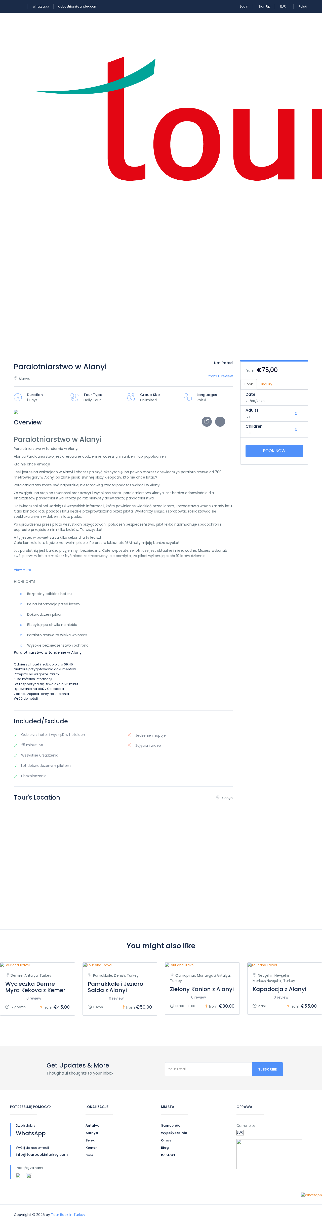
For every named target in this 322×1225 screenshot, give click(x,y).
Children (254, 426)
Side (89, 1155)
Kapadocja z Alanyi (279, 989)
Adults (252, 410)
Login (244, 6)
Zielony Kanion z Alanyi (202, 989)
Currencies (246, 1125)
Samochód (171, 1125)
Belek (90, 1140)
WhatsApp (31, 1133)
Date (250, 394)
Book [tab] (249, 384)
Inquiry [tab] (266, 384)
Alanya (92, 1132)
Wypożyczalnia (174, 1132)
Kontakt (168, 1155)
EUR (283, 6)
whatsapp (41, 6)
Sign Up (264, 6)
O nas (166, 1140)
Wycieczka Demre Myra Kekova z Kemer (35, 987)
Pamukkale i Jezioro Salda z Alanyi (115, 987)
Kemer (91, 1147)
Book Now (274, 451)
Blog (165, 1147)
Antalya (93, 1125)
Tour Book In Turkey (68, 1214)
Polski (303, 6)
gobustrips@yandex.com (77, 6)
